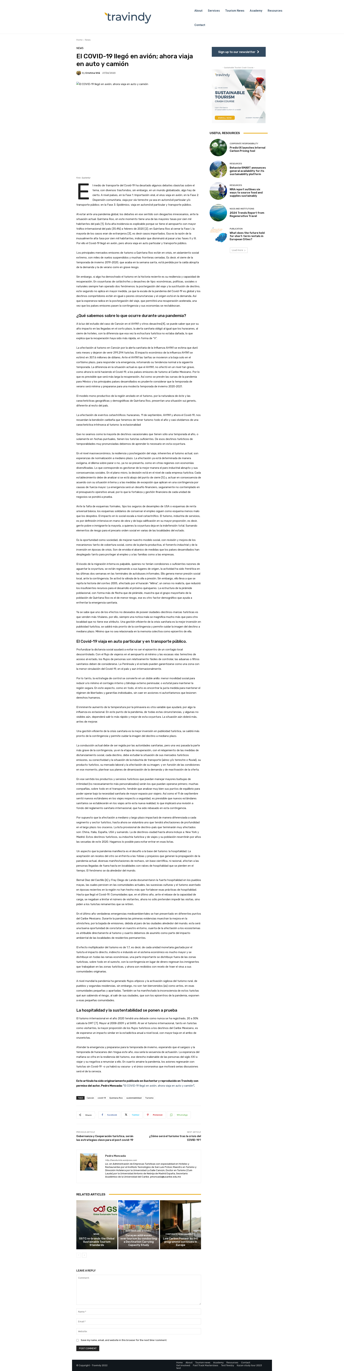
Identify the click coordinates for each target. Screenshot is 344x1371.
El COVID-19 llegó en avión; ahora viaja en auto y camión (159, 1085)
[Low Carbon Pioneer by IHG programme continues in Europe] (180, 1224)
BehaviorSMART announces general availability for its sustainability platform (248, 171)
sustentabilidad (134, 1097)
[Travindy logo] (128, 18)
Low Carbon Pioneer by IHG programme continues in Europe (180, 1242)
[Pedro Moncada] (91, 1166)
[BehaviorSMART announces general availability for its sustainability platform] (218, 169)
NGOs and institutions (242, 209)
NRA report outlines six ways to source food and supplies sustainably (246, 192)
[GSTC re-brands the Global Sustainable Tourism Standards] (96, 1224)
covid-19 (102, 1097)
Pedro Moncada (115, 1155)
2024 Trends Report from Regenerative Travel (247, 214)
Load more (237, 250)
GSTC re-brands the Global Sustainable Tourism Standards (96, 1242)
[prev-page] (78, 1255)
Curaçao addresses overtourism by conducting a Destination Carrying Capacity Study (138, 1240)
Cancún (90, 1097)
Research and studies (138, 1231)
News (87, 39)
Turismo (149, 1097)
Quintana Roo (116, 1097)
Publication (236, 229)
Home (79, 39)
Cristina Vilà (92, 73)
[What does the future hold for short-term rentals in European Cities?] (218, 234)
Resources (236, 164)
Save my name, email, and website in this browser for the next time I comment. (124, 1340)
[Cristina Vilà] (79, 73)
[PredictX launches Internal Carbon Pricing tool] (218, 147)
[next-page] (84, 1255)
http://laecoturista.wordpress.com (121, 1160)
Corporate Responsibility (180, 1234)
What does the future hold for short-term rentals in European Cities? (247, 236)
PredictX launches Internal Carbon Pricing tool (247, 149)
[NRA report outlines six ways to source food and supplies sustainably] (218, 191)
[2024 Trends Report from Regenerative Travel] (218, 212)
